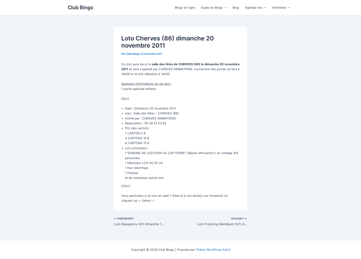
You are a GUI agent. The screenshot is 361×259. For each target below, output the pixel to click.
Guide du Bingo (212, 7)
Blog (236, 7)
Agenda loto (253, 7)
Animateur (279, 7)
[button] (225, 7)
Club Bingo (80, 7)
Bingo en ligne (185, 7)
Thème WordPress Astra (213, 249)
